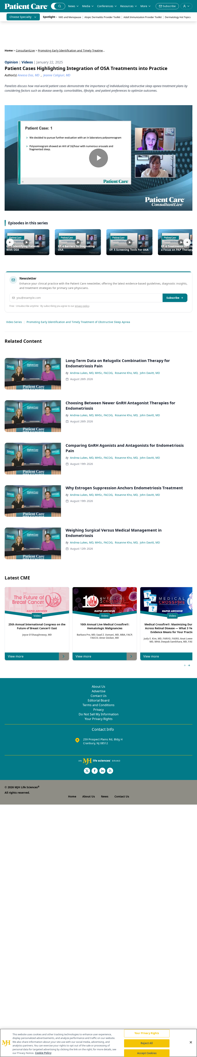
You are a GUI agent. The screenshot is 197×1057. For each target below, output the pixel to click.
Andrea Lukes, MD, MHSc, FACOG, (91, 373)
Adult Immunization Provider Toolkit (143, 17)
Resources (127, 6)
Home (9, 50)
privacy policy (82, 306)
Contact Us (99, 696)
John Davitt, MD (150, 373)
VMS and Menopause (69, 17)
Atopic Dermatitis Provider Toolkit (102, 17)
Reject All (147, 1043)
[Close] (191, 1042)
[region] (98, 1043)
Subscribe (172, 298)
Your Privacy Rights (99, 719)
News (71, 6)
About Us (98, 686)
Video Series (14, 322)
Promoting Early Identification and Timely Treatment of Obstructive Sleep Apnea (78, 322)
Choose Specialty (20, 17)
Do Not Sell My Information (99, 714)
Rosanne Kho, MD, (126, 373)
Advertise (98, 691)
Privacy (98, 709)
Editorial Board (98, 700)
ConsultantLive (25, 50)
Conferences (105, 6)
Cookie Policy (43, 1053)
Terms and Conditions (98, 705)
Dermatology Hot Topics (178, 17)
